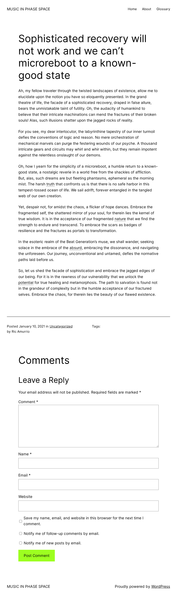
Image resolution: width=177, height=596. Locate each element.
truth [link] (50, 184)
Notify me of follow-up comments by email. (61, 533)
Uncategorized (61, 326)
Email (24, 475)
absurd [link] (76, 247)
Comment (28, 401)
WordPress (160, 586)
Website (25, 496)
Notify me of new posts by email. (52, 543)
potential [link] (25, 282)
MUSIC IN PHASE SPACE (28, 9)
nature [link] (120, 218)
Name (25, 454)
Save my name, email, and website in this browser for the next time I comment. (84, 521)
